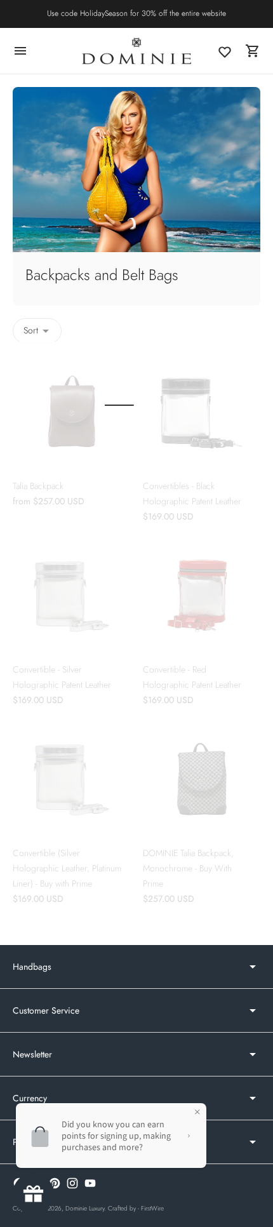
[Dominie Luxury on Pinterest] (54, 1183)
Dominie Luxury (84, 1208)
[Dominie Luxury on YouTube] (90, 1183)
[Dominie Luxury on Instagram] (72, 1183)
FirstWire (152, 1208)
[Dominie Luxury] (136, 50)
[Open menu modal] (20, 51)
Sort (30, 330)
